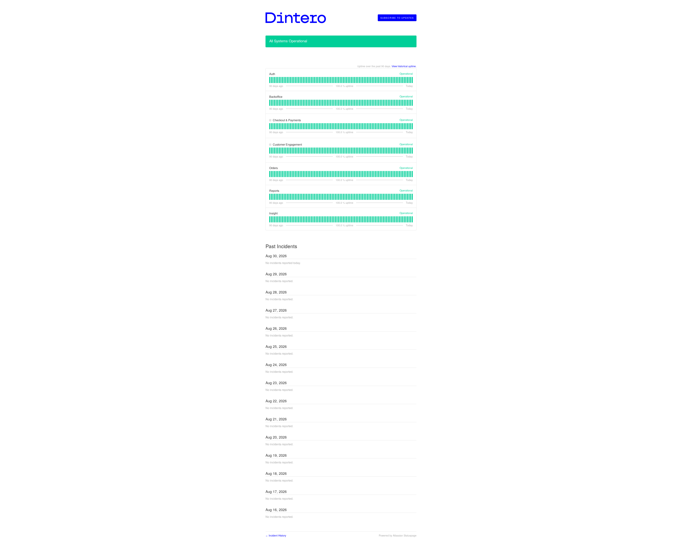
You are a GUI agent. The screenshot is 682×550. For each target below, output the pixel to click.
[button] (397, 17)
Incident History (276, 535)
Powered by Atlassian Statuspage (397, 535)
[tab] (269, 80)
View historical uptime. (404, 66)
